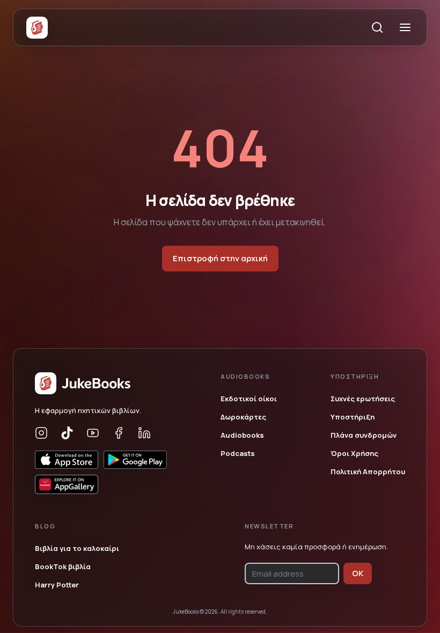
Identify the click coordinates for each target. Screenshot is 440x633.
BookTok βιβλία (63, 566)
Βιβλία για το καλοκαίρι (77, 548)
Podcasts (238, 453)
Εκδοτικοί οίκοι (249, 398)
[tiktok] (67, 432)
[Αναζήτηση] (377, 27)
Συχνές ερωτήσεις (363, 398)
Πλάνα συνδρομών (364, 435)
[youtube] (92, 432)
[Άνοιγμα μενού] (405, 27)
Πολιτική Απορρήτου (368, 471)
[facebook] (118, 432)
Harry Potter (57, 585)
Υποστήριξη (353, 417)
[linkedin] (144, 432)
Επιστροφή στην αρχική (220, 258)
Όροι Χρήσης (354, 453)
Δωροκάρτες (243, 417)
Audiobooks (242, 435)
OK (357, 573)
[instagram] (41, 432)
